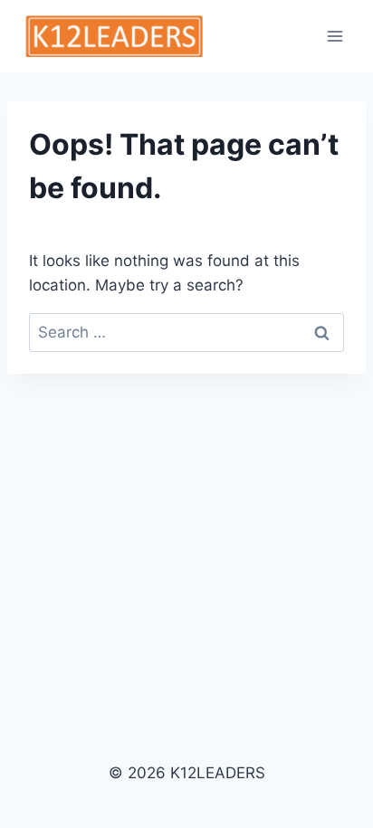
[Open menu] (334, 36)
